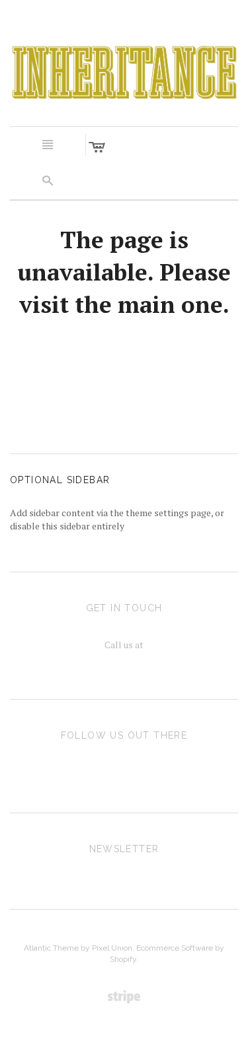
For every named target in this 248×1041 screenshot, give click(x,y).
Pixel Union (112, 948)
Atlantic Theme (51, 948)
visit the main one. (124, 304)
